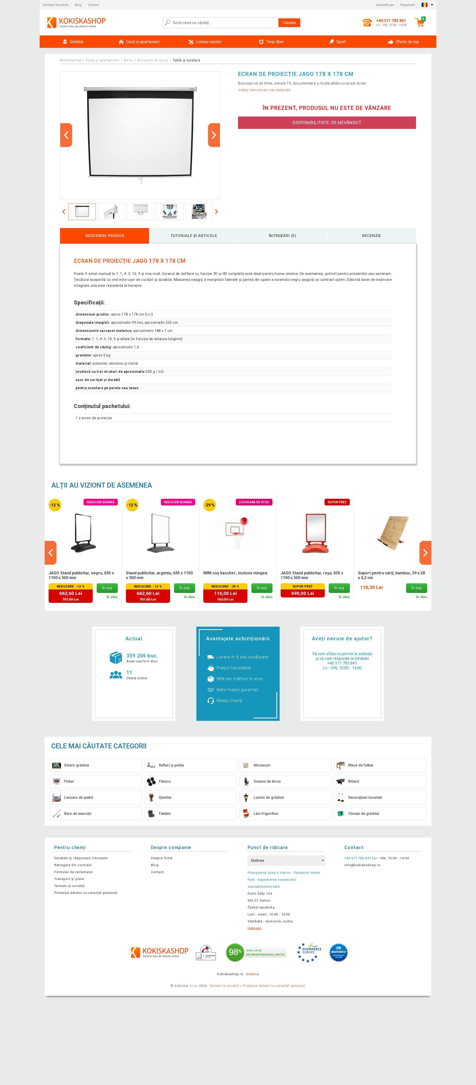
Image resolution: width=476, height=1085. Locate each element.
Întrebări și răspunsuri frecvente (81, 858)
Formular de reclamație (73, 872)
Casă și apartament (103, 60)
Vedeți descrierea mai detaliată (264, 90)
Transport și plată (69, 879)
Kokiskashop (71, 60)
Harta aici (254, 928)
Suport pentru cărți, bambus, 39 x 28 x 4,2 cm (391, 575)
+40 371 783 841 (342, 663)
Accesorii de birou (152, 60)
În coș (107, 588)
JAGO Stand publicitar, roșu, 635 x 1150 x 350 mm (312, 575)
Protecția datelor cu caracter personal (86, 893)
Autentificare (385, 5)
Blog (78, 5)
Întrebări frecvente (56, 5)
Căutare (289, 22)
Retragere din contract (73, 865)
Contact (93, 5)
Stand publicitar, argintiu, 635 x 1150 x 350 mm (159, 575)
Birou (128, 60)
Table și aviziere (187, 60)
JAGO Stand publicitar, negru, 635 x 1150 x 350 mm (81, 575)
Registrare (407, 5)
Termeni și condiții (69, 886)
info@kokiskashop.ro (362, 865)
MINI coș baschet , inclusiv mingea (235, 573)
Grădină (252, 974)
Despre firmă (162, 858)
